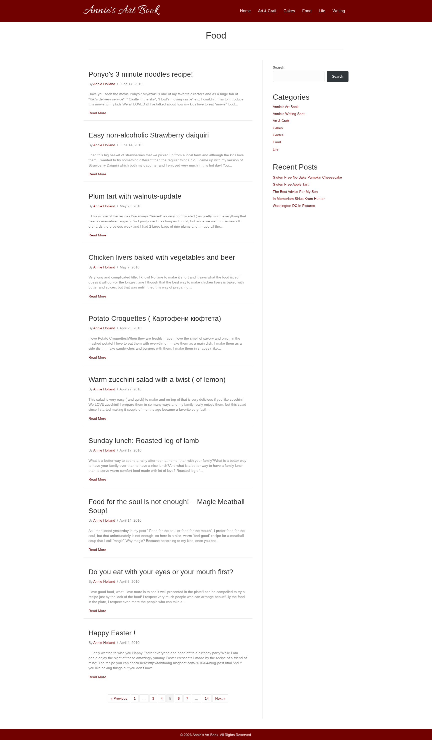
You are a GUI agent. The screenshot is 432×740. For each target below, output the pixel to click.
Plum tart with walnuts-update (135, 196)
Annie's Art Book (285, 107)
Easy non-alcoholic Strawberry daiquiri (148, 135)
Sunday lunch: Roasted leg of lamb (143, 441)
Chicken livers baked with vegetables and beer (161, 257)
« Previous (118, 698)
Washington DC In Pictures (294, 206)
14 (207, 698)
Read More (97, 113)
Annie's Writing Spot (288, 114)
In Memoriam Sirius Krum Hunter (299, 199)
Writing (338, 11)
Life (322, 11)
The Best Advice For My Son (295, 192)
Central (278, 135)
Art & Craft (267, 11)
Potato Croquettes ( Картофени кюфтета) (154, 318)
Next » (220, 698)
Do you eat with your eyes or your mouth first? (160, 572)
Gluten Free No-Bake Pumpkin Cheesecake (307, 177)
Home (245, 11)
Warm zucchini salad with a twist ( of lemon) (157, 379)
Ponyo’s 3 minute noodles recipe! (140, 74)
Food (307, 11)
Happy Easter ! (112, 633)
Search (278, 67)
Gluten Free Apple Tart (290, 184)
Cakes (289, 11)
